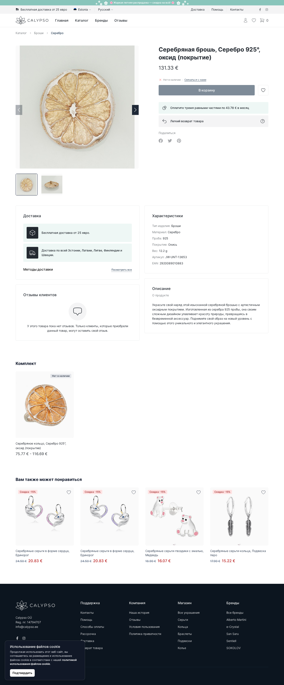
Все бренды (234, 612)
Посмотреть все (121, 269)
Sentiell (231, 641)
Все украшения (189, 612)
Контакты (236, 9)
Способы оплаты (92, 626)
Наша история (139, 612)
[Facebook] (260, 9)
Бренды (101, 20)
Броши (38, 33)
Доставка (198, 9)
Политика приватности (145, 634)
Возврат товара (91, 648)
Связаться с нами (195, 79)
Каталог (81, 20)
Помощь (217, 9)
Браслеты (185, 634)
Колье (182, 648)
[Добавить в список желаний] (69, 492)
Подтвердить (22, 673)
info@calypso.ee (27, 626)
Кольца (183, 626)
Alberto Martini (236, 619)
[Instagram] (267, 9)
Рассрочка (88, 634)
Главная (61, 20)
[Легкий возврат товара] (262, 121)
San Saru (232, 634)
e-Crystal (232, 626)
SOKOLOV (233, 648)
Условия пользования (144, 626)
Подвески (185, 641)
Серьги (183, 619)
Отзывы (120, 20)
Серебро (57, 33)
